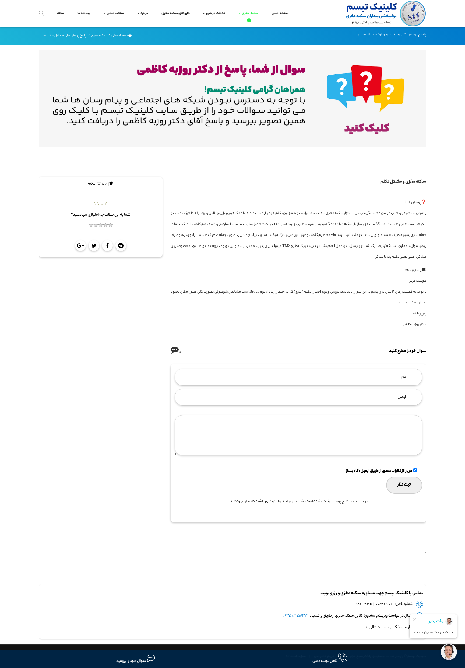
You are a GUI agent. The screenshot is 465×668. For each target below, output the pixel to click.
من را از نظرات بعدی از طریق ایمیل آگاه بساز (379, 471)
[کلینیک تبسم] (384, 13)
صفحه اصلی (119, 36)
